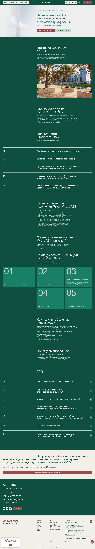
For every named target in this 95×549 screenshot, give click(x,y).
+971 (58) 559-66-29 (12, 496)
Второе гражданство (55, 529)
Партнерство (40, 527)
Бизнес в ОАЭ (53, 522)
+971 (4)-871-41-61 (69, 524)
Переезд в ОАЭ (54, 524)
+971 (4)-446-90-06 (11, 493)
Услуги (38, 525)
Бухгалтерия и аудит (55, 526)
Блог (38, 529)
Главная (39, 522)
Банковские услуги (55, 525)
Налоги (52, 527)
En (81, 2)
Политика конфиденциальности (57, 547)
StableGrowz (47, 2)
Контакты (39, 530)
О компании (39, 524)
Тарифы (39, 526)
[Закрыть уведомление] (19, 538)
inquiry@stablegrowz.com (14, 500)
